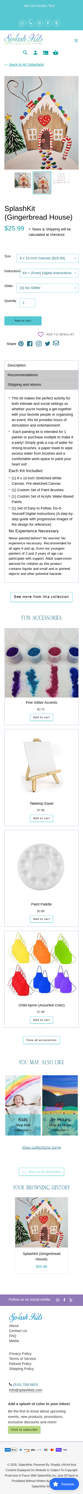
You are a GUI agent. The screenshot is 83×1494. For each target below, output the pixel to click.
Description (17, 365)
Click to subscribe (24, 1429)
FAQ (12, 1336)
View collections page (41, 1148)
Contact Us (18, 1331)
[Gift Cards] (45, 53)
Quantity (10, 300)
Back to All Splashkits (26, 65)
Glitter (8, 286)
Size (7, 256)
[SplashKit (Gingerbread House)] (41, 1223)
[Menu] (76, 40)
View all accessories (41, 1040)
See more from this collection (41, 597)
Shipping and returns (24, 385)
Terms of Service (22, 1359)
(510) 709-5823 (25, 1385)
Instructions (11, 271)
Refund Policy (20, 1364)
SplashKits (25, 1464)
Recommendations (23, 375)
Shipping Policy (21, 1369)
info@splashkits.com (25, 1390)
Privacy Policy (20, 1354)
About (14, 1326)
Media (14, 1341)
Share (11, 344)
